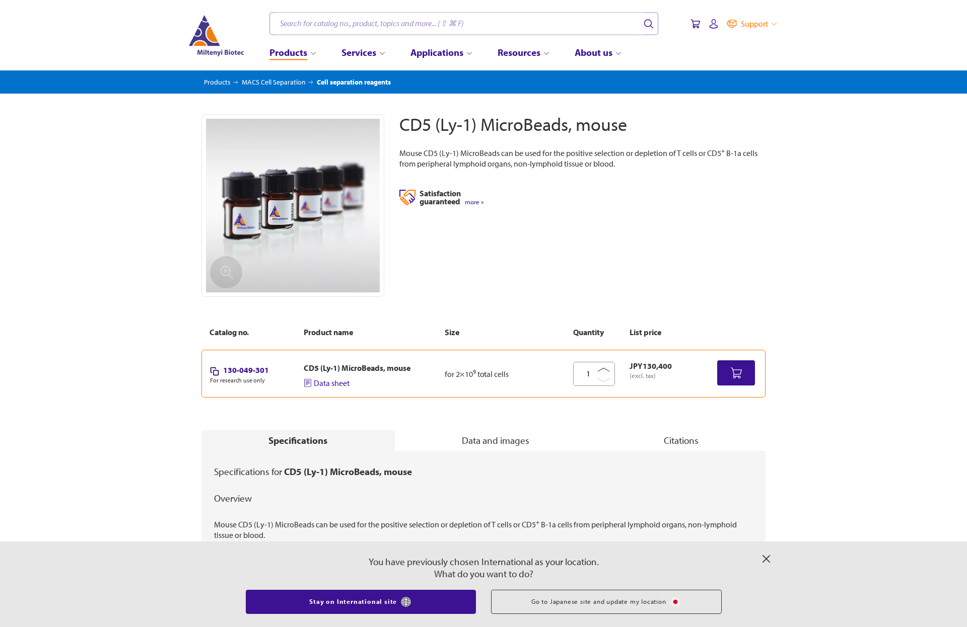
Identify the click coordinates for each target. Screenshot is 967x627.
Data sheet (332, 383)
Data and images (495, 440)
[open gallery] (292, 205)
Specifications (297, 440)
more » (474, 202)
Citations (681, 440)
